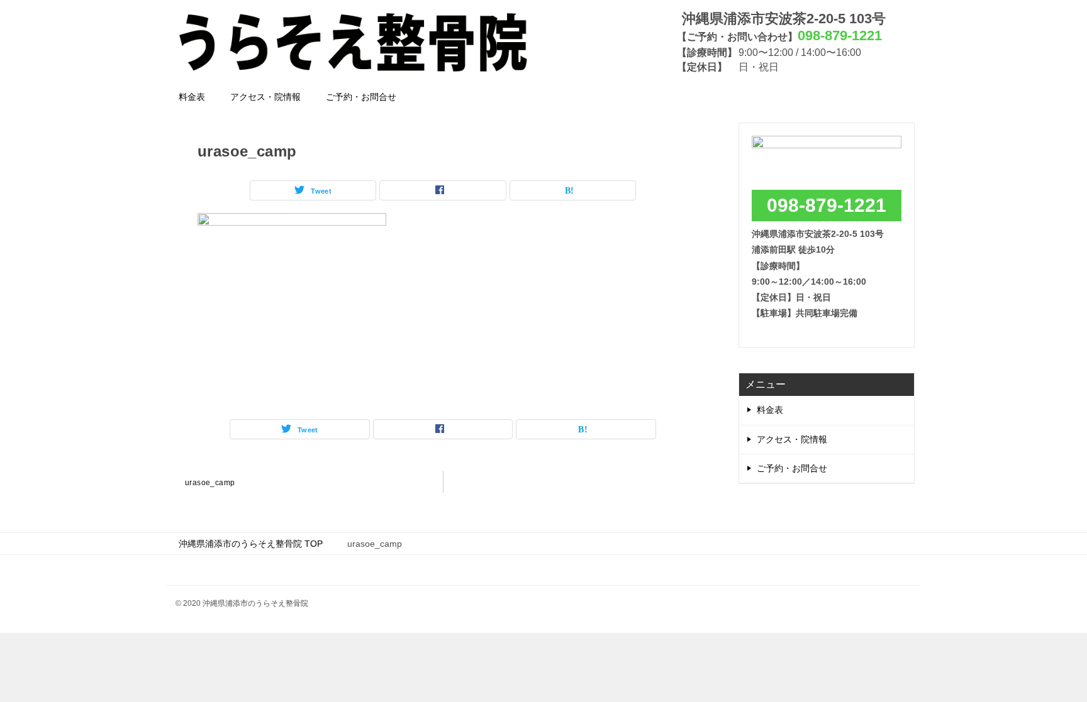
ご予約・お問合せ (361, 97)
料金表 (192, 97)
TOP (251, 544)
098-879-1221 (826, 205)
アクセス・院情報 (265, 97)
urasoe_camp (210, 482)
